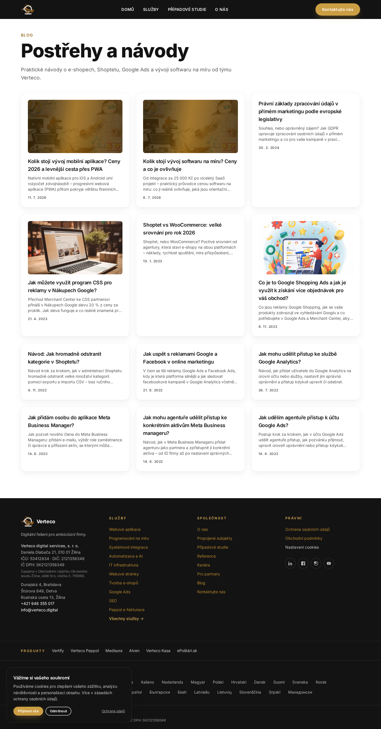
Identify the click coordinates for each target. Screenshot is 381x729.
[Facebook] (303, 563)
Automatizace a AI (126, 556)
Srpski (274, 692)
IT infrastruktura (123, 565)
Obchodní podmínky (303, 538)
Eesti (182, 692)
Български (159, 692)
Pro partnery (208, 573)
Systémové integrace (128, 547)
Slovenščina (250, 692)
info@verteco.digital (39, 609)
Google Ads (119, 591)
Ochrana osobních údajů (307, 529)
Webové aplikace (125, 529)
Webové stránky (124, 573)
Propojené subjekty (214, 538)
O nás (221, 9)
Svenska (300, 682)
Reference (206, 556)
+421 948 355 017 (37, 603)
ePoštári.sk (187, 650)
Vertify (58, 650)
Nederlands (172, 682)
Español (134, 692)
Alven (134, 650)
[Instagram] (316, 563)
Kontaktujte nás (337, 9)
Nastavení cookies (302, 547)
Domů (127, 9)
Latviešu (201, 692)
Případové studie (187, 9)
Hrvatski (238, 682)
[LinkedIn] (290, 563)
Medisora (113, 650)
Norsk (321, 682)
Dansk (260, 682)
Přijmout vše (28, 711)
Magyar (198, 682)
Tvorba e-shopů (123, 582)
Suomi (278, 682)
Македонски (300, 692)
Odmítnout (58, 711)
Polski (218, 682)
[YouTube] (329, 563)
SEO (113, 600)
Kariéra (203, 565)
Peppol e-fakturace (126, 609)
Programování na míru (129, 538)
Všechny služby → (126, 618)
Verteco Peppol (85, 650)
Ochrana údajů (113, 711)
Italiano (147, 682)
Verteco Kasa (158, 650)
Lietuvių (224, 692)
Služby (151, 9)
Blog (201, 582)
